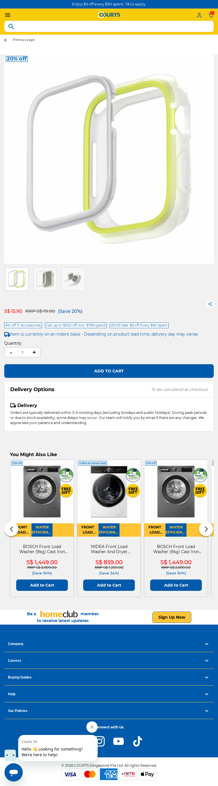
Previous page (24, 40)
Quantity (13, 343)
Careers (14, 661)
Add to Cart (109, 371)
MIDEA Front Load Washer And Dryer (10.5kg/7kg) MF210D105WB (109, 549)
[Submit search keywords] (11, 26)
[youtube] (118, 741)
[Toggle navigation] (6, 15)
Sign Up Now (171, 617)
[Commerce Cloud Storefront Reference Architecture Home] (109, 14)
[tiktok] (137, 741)
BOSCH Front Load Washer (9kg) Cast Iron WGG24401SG (42, 549)
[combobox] (109, 26)
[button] (8, 159)
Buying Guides (20, 677)
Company (16, 644)
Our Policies (18, 711)
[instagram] (99, 741)
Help (11, 694)
